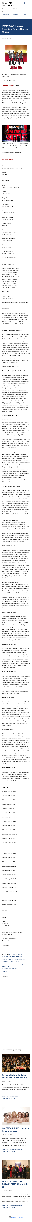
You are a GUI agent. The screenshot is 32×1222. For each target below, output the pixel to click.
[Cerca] (25, 3)
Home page (5, 14)
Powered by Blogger (17, 1217)
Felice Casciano (15, 961)
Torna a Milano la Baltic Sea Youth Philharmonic (14, 1076)
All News (15, 14)
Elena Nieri (5, 961)
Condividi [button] (5, 971)
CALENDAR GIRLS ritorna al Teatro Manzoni (15, 1129)
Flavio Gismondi (7, 964)
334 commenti (14, 1096)
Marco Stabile (7, 966)
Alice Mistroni (7, 957)
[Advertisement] (16, 1032)
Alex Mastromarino (15, 954)
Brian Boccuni (17, 957)
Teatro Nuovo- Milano (9, 969)
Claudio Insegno (7, 959)
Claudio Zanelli (19, 959)
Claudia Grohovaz (9, 4)
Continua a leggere (8, 1098)
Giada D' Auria (17, 964)
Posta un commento (16, 1149)
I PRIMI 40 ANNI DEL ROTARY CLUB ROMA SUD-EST (15, 1184)
